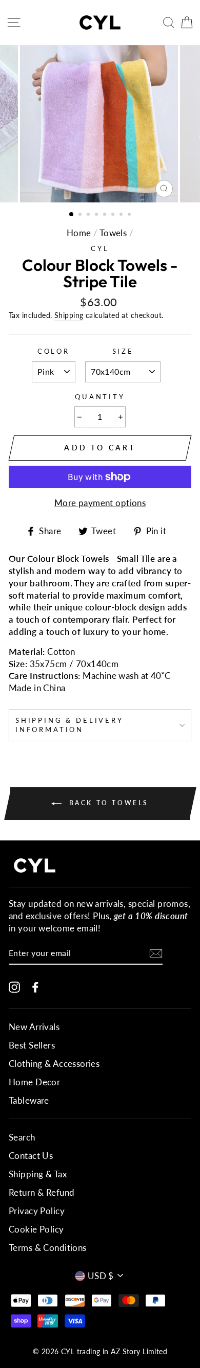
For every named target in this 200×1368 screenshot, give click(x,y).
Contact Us (31, 1155)
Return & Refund (41, 1192)
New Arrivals (34, 1026)
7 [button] (122, 215)
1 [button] (71, 214)
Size (123, 351)
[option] (100, 123)
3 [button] (89, 215)
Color (53, 351)
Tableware (29, 1100)
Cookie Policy (36, 1229)
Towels (113, 232)
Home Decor (34, 1082)
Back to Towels (107, 803)
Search (22, 1137)
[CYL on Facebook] (35, 986)
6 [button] (113, 215)
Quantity (100, 397)
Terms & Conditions (48, 1247)
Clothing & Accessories (54, 1063)
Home (79, 232)
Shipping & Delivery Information (69, 725)
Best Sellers (32, 1045)
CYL (100, 248)
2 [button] (81, 215)
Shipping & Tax (38, 1174)
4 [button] (97, 215)
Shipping (68, 315)
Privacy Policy (37, 1210)
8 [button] (130, 215)
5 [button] (105, 215)
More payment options (100, 502)
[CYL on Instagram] (14, 986)
